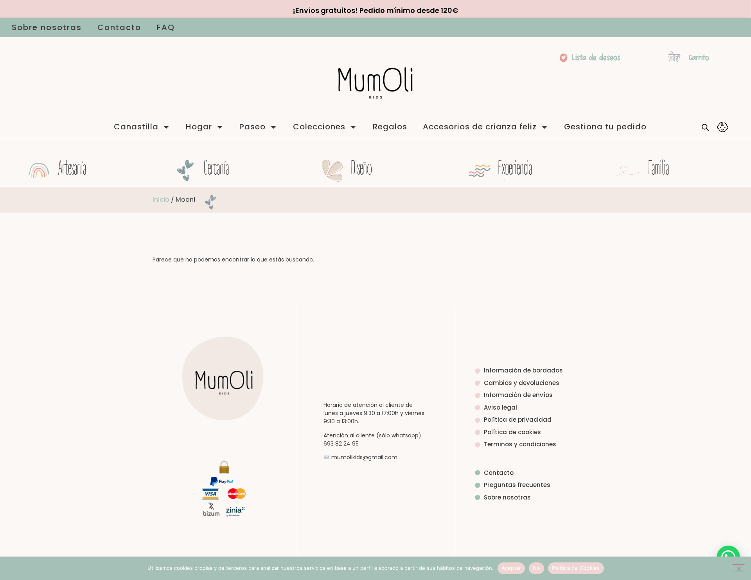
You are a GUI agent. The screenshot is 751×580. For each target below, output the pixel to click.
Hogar (199, 126)
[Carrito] (674, 56)
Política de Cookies (576, 568)
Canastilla (136, 126)
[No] (738, 567)
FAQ (166, 27)
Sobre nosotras (47, 27)
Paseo (252, 126)
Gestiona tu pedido (605, 126)
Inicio (161, 199)
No (536, 568)
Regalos (390, 126)
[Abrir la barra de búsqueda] (705, 127)
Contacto (119, 27)
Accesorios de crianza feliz (480, 126)
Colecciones (319, 126)
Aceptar (511, 568)
